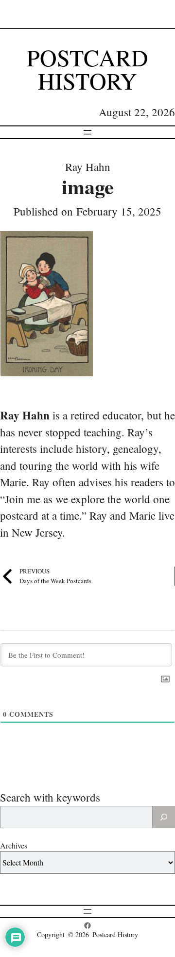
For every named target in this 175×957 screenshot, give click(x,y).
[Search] (164, 817)
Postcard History (87, 69)
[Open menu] (87, 132)
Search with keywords (50, 797)
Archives (13, 845)
